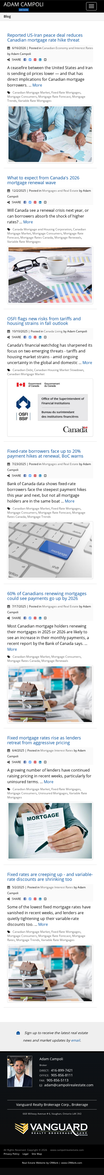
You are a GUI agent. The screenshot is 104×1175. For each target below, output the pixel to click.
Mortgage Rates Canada (36, 237)
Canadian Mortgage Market (31, 92)
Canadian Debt (23, 370)
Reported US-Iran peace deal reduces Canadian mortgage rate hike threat (45, 37)
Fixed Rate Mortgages (66, 92)
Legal (25, 1153)
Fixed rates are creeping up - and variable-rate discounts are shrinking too (50, 876)
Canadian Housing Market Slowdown (58, 370)
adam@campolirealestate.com (68, 1085)
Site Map (37, 1153)
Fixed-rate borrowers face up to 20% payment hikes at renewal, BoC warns (45, 453)
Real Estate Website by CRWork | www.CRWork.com (52, 1162)
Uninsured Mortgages (53, 793)
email (75, 1040)
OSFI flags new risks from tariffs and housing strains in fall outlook (44, 321)
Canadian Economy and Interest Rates (67, 48)
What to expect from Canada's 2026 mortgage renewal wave (43, 180)
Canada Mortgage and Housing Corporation (42, 229)
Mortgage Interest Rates (56, 750)
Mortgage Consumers (22, 96)
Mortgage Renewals (67, 237)
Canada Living (53, 331)
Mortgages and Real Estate (60, 190)
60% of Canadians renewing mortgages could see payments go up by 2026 (47, 596)
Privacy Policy (11, 1153)
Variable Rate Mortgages (35, 100)
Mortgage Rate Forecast (54, 96)
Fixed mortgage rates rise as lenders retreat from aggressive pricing (44, 740)
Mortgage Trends (39, 516)
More (37, 85)
